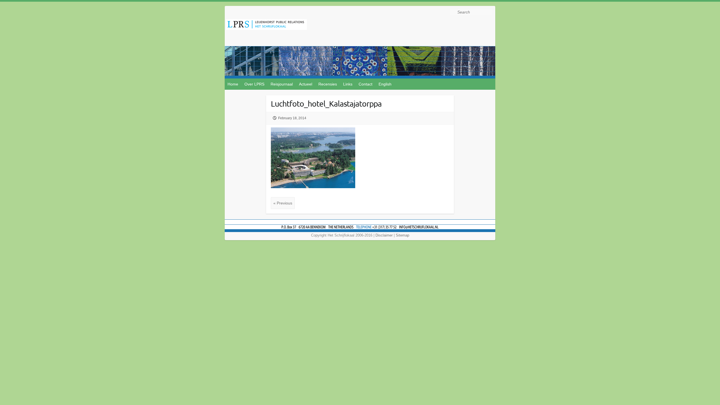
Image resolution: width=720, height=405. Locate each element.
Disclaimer (384, 235)
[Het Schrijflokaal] (266, 25)
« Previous (282, 203)
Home (233, 84)
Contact (365, 84)
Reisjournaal (282, 84)
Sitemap (402, 235)
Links (347, 84)
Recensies (327, 84)
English (385, 84)
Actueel (305, 84)
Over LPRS (254, 84)
